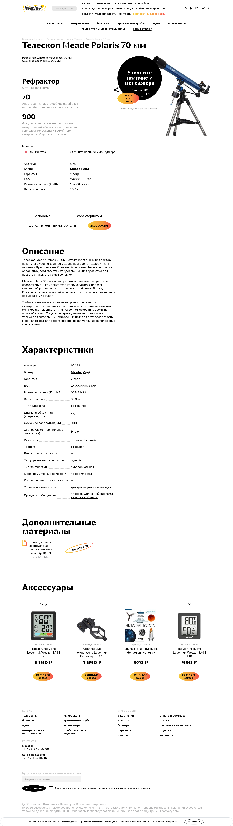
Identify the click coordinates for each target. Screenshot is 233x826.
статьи (164, 720)
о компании (102, 3)
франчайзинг (142, 3)
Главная (26, 39)
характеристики (90, 216)
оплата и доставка (172, 715)
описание (42, 216)
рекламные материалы (176, 725)
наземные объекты (84, 497)
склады (123, 735)
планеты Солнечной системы (92, 493)
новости (87, 13)
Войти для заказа (128, 98)
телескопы (55, 23)
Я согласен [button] (194, 821)
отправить (34, 788)
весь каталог (142, 28)
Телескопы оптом (57, 39)
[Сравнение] (197, 8)
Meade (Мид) (80, 169)
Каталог (39, 39)
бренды (129, 8)
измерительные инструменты (103, 28)
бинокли (103, 23)
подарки (165, 730)
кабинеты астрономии (151, 8)
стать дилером (122, 3)
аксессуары (99, 225)
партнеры (125, 730)
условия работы (106, 13)
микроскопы (80, 23)
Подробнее (171, 821)
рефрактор (78, 405)
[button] (186, 8)
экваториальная (82, 467)
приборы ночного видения (76, 732)
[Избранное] (191, 8)
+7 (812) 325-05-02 (35, 758)
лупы (156, 23)
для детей (78, 487)
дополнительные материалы (52, 225)
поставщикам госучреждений (102, 8)
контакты (125, 13)
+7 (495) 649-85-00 (35, 749)
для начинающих (99, 487)
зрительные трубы (131, 23)
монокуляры (177, 23)
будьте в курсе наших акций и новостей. (51, 773)
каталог (87, 3)
